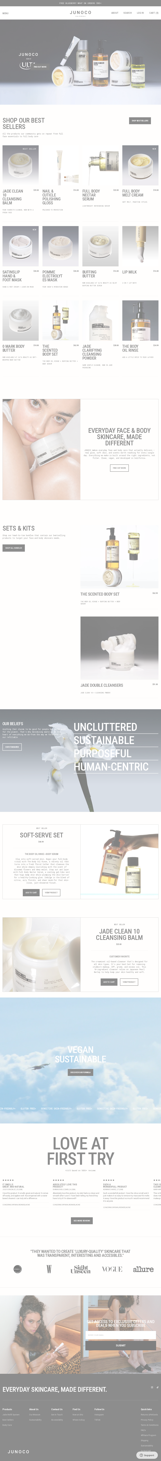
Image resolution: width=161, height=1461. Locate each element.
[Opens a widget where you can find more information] (147, 1455)
